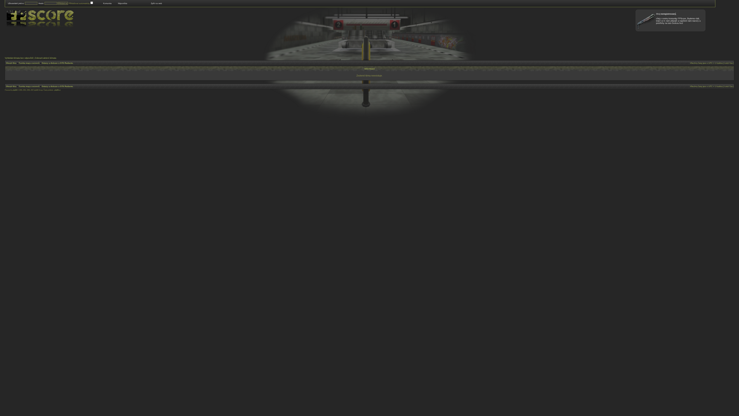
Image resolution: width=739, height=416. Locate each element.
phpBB (15, 90)
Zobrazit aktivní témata (45, 58)
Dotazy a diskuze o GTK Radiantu (57, 63)
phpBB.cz (57, 90)
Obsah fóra (11, 63)
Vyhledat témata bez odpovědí (19, 58)
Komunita (107, 3)
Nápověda (122, 3)
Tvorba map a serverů (29, 63)
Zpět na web (156, 3)
